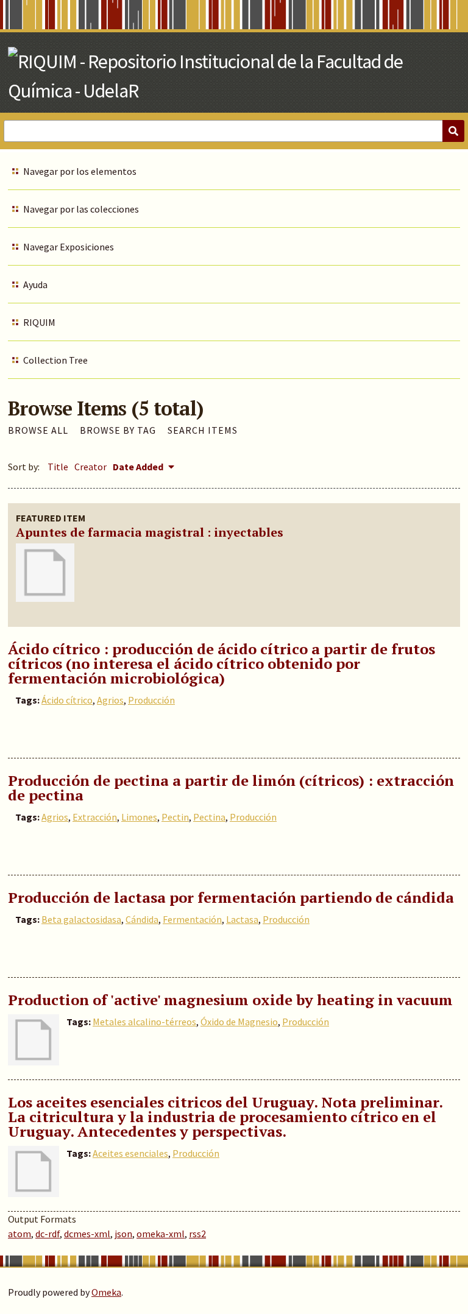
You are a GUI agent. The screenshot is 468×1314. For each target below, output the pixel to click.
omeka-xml (160, 1233)
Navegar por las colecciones (81, 209)
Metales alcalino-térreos (144, 1022)
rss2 (197, 1233)
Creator (90, 467)
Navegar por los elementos (79, 171)
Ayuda (35, 284)
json (123, 1233)
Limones (139, 817)
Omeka (106, 1292)
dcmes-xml (87, 1233)
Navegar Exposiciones (68, 247)
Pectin (175, 817)
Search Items (203, 430)
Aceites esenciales (130, 1153)
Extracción (95, 817)
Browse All (38, 430)
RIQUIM (39, 322)
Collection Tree (55, 360)
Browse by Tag (118, 430)
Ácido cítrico (67, 700)
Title (58, 467)
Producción (151, 700)
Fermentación (192, 919)
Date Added (139, 467)
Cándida (142, 919)
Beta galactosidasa (81, 919)
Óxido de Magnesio (239, 1022)
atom (19, 1233)
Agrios (110, 700)
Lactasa (242, 919)
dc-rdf (47, 1233)
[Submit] (453, 131)
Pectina (209, 817)
